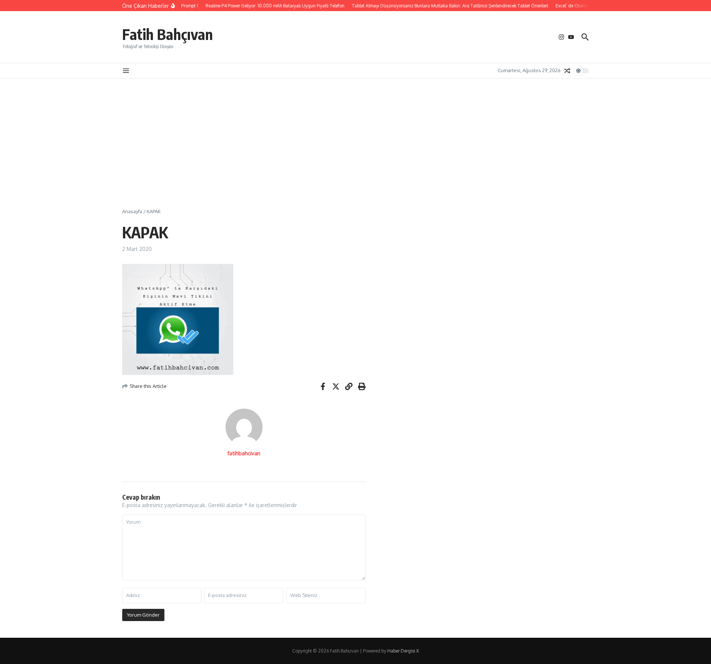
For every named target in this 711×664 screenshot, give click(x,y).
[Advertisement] (355, 134)
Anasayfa (132, 211)
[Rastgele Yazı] (567, 71)
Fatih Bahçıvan (167, 34)
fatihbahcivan (243, 453)
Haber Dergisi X (403, 651)
